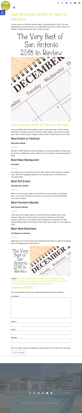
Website (14, 147)
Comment (15, 296)
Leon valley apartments (45, 278)
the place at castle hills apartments (35, 281)
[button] (14, 7)
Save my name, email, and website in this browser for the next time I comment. (41, 348)
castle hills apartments (26, 278)
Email (13, 329)
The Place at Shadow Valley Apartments (37, 283)
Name (14, 321)
